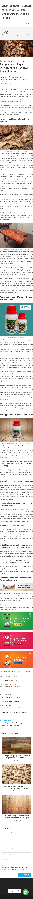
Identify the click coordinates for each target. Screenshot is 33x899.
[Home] (2, 35)
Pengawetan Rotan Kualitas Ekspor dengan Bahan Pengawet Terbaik (16, 787)
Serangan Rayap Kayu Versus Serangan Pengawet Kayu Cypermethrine (16, 757)
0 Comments (6, 83)
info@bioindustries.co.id (12, 686)
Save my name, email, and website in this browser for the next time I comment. (14, 868)
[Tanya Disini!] (25, 891)
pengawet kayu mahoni (9, 712)
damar (4, 77)
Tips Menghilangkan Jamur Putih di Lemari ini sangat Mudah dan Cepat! (16, 817)
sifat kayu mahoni (21, 712)
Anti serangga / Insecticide (11, 79)
